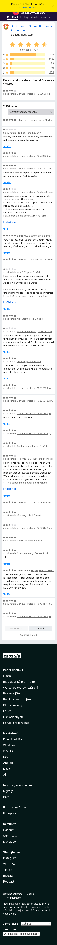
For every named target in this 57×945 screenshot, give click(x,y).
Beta (6, 796)
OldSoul (21, 361)
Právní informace (12, 897)
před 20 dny (34, 132)
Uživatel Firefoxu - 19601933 (32, 168)
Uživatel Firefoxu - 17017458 (32, 192)
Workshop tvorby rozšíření (20, 687)
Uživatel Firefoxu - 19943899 (32, 156)
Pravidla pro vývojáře (17, 699)
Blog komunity (12, 705)
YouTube (9, 864)
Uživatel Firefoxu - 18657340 (32, 413)
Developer (10, 841)
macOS (8, 751)
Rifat (33, 502)
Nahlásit (7, 146)
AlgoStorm (22, 318)
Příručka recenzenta (16, 722)
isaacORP (22, 540)
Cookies (31, 894)
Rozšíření (12, 17)
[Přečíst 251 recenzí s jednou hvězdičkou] (27, 72)
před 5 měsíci (41, 446)
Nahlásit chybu (13, 717)
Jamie (34, 235)
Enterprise (9, 813)
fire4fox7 (21, 132)
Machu (34, 259)
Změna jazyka (10, 923)
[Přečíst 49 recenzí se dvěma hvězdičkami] (27, 68)
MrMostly (22, 515)
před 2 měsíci (45, 235)
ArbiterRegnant (25, 446)
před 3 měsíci (46, 259)
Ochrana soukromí (12, 894)
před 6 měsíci (35, 515)
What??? (21, 272)
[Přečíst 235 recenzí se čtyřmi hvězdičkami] (27, 59)
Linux (6, 768)
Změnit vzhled (10, 929)
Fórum (7, 711)
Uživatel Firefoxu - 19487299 (32, 616)
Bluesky (8, 875)
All (4, 774)
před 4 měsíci (33, 361)
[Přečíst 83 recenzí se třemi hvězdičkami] (27, 63)
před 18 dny (45, 120)
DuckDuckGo (24, 34)
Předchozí (16, 628)
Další (41, 628)
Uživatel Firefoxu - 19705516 (32, 603)
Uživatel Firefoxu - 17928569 (32, 93)
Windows (9, 745)
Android (8, 762)
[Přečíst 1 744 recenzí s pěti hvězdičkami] (27, 54)
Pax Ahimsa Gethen (27, 458)
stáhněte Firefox (28, 7)
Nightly (8, 791)
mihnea (34, 120)
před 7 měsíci (46, 570)
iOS (5, 757)
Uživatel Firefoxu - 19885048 (32, 400)
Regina (34, 570)
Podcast (8, 881)
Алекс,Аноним (24, 553)
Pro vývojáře (11, 693)
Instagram (9, 858)
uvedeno (15, 903)
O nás (7, 676)
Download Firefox (15, 739)
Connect (8, 829)
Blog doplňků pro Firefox (19, 681)
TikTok (7, 869)
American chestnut (26, 331)
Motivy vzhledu (29, 17)
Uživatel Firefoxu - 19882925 (32, 433)
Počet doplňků (13, 670)
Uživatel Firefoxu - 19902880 (32, 388)
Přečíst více (9, 222)
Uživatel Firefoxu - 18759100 (32, 528)
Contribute (10, 835)
